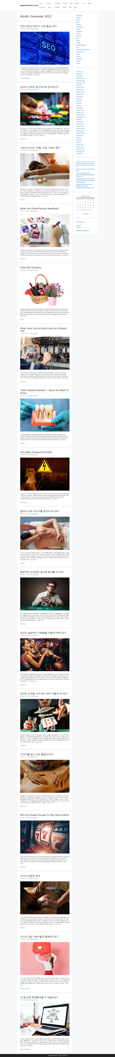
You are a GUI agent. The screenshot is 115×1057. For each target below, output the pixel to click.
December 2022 (80, 128)
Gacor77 (78, 225)
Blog (70, 7)
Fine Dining (57, 3)
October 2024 (80, 94)
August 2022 (79, 135)
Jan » (87, 213)
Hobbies (77, 3)
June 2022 (79, 139)
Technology (42, 7)
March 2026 (79, 76)
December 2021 (80, 148)
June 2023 (79, 119)
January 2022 (79, 146)
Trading (78, 61)
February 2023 (80, 123)
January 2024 (80, 112)
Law (84, 3)
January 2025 (79, 89)
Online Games (80, 51)
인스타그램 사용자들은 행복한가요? (39, 936)
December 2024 (80, 92)
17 (90, 205)
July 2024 (78, 98)
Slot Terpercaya (80, 222)
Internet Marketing (26, 78)
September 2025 (80, 83)
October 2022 (80, 130)
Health (75, 7)
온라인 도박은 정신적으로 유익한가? (39, 87)
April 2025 (79, 85)
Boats (77, 22)
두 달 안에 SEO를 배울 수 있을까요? (39, 997)
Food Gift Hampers (30, 267)
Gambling (24, 138)
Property (64, 7)
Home (40, 3)
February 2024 (80, 110)
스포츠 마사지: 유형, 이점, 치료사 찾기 (40, 147)
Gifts (71, 3)
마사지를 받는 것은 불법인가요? (37, 754)
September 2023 (80, 117)
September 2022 (80, 133)
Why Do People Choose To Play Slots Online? (44, 815)
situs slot (78, 227)
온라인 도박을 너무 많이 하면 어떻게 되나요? (43, 693)
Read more (37, 74)
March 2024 (79, 108)
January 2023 (80, 126)
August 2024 (79, 96)
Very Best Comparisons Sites (36, 452)
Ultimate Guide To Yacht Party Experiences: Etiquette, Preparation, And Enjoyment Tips (85, 186)
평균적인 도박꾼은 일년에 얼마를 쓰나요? (42, 571)
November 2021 (80, 151)
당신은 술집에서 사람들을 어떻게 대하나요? (43, 632)
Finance (78, 29)
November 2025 (80, 80)
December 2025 (80, 78)
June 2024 (79, 101)
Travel (49, 7)
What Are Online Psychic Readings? (39, 208)
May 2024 (79, 103)
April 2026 (79, 73)
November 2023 (80, 114)
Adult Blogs (79, 15)
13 (80, 205)
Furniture (65, 3)
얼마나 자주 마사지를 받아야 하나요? (39, 511)
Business (48, 3)
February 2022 (80, 144)
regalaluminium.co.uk (29, 5)
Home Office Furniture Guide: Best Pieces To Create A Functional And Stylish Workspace (85, 180)
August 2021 (79, 153)
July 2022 (78, 137)
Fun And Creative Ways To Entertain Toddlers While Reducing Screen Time (85, 174)
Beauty (23, 443)
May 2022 (78, 142)
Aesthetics (57, 7)
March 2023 (79, 121)
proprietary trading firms (82, 230)
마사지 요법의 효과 (30, 875)
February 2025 (80, 87)
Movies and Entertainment (83, 49)
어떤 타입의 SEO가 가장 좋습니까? (38, 26)
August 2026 (79, 71)
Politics (89, 3)
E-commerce (79, 27)
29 (85, 209)
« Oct (83, 213)
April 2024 (79, 105)
